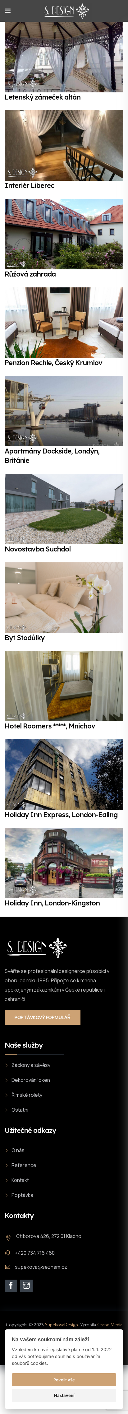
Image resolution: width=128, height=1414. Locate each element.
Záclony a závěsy (30, 1065)
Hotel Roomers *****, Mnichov (50, 726)
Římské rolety (26, 1094)
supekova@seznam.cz (41, 1266)
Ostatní (19, 1109)
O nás (18, 1150)
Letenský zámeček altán (42, 97)
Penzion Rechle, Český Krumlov (53, 362)
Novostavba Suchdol (38, 549)
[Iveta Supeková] (67, 11)
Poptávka (22, 1195)
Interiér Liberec (29, 185)
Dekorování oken (30, 1080)
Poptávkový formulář (43, 1017)
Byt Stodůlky (24, 637)
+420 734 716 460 (35, 1252)
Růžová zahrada (30, 274)
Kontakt (20, 1180)
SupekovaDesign (61, 1325)
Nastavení (64, 1395)
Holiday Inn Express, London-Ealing (61, 814)
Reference (23, 1165)
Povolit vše (64, 1379)
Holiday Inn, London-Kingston (52, 903)
